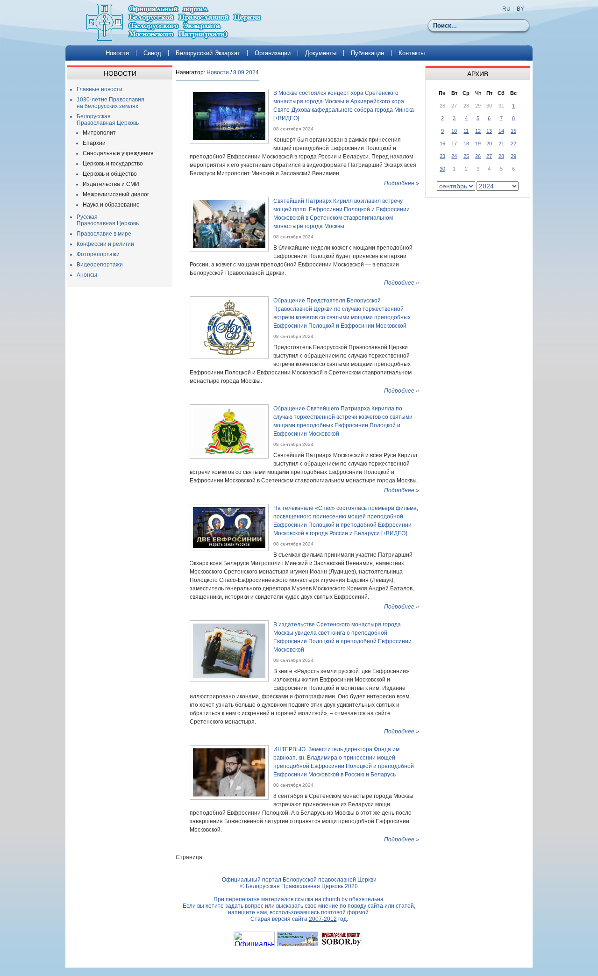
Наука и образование (111, 204)
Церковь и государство (113, 163)
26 (478, 156)
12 (478, 131)
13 (489, 131)
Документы (320, 53)
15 (513, 131)
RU (506, 9)
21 (501, 143)
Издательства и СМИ (111, 184)
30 (442, 169)
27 (489, 156)
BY (520, 9)
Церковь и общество (110, 174)
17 (454, 143)
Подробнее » (401, 183)
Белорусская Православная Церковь (108, 119)
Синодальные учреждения (118, 153)
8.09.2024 (246, 72)
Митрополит (99, 132)
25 (466, 156)
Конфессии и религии (105, 244)
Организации (273, 53)
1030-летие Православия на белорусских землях (110, 102)
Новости (117, 53)
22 (513, 143)
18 (466, 143)
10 (454, 131)
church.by (335, 899)
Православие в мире (104, 233)
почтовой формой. (345, 912)
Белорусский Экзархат (208, 53)
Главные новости (99, 89)
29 (513, 156)
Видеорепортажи (100, 264)
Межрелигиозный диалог (116, 194)
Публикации (367, 53)
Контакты (412, 53)
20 (489, 143)
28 (501, 156)
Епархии (94, 143)
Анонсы (87, 275)
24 (454, 156)
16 (442, 143)
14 (501, 131)
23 (442, 156)
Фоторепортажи (98, 254)
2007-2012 (323, 919)
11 (466, 131)
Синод (152, 53)
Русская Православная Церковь (108, 220)
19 (478, 143)
